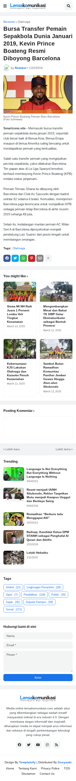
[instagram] (47, 745)
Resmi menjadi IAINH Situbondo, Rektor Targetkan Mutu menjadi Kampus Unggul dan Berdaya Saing (48, 495)
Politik (58, 594)
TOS (67, 768)
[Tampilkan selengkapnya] (48, 258)
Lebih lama (63, 449)
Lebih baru (12, 449)
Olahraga (24, 21)
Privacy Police (50, 768)
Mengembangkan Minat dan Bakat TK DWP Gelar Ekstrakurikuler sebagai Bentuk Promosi (55, 316)
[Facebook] (7, 258)
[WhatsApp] (23, 258)
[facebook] (19, 745)
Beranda (9, 21)
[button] (5, 6)
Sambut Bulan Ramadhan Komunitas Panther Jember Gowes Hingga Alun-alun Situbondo (54, 375)
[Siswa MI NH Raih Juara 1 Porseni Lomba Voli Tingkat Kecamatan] (20, 292)
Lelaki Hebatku (37, 552)
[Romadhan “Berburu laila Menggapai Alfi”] (13, 519)
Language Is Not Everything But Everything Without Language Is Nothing (47, 472)
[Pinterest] (31, 258)
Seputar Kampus (39, 602)
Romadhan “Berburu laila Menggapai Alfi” (45, 516)
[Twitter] (15, 258)
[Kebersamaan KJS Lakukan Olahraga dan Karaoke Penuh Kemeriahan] (20, 349)
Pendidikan (34, 594)
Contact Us (47, 773)
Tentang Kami (27, 768)
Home (10, 768)
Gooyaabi (65, 762)
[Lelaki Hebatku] (13, 557)
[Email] (39, 258)
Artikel (13, 587)
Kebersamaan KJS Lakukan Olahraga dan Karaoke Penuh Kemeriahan (18, 371)
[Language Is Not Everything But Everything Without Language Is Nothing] (13, 474)
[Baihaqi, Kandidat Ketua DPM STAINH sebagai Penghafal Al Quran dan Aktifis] (13, 537)
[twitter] (28, 745)
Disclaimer (28, 773)
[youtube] (38, 745)
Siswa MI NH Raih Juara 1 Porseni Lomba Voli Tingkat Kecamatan (19, 314)
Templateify (27, 762)
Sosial (14, 609)
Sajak (13, 602)
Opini (12, 594)
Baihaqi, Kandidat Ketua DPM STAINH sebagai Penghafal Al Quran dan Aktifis (48, 535)
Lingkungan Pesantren (44, 587)
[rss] (56, 745)
